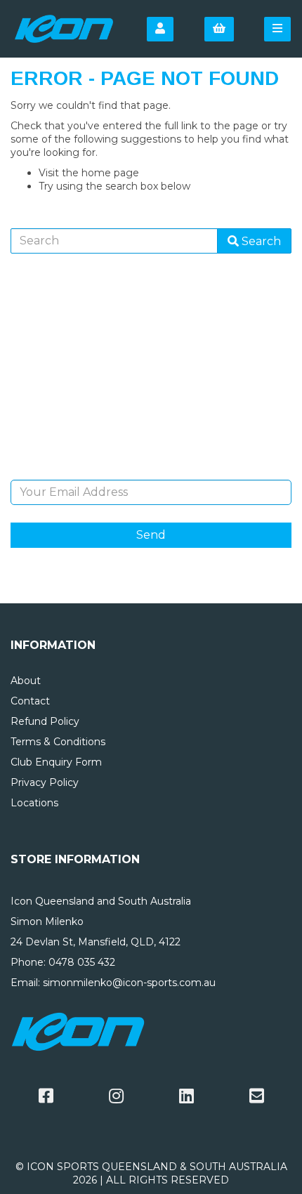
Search (260, 241)
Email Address (151, 469)
